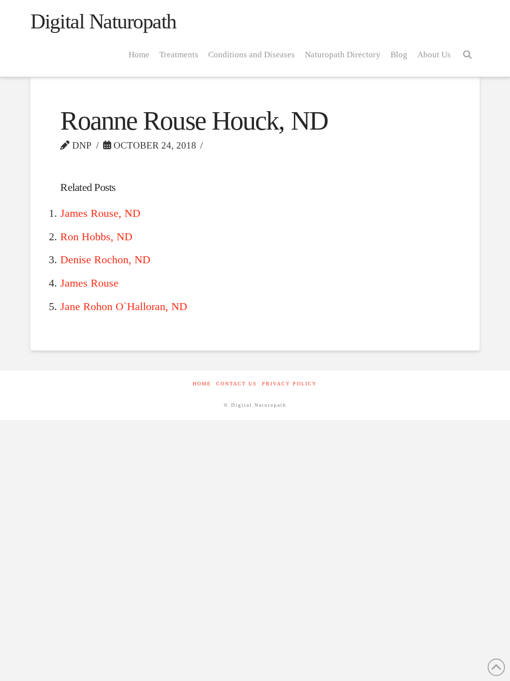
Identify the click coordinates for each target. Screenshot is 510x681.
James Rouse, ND (100, 213)
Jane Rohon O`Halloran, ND (123, 307)
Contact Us (236, 383)
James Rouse (89, 283)
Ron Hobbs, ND (96, 237)
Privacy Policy (289, 383)
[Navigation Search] (468, 54)
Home (202, 383)
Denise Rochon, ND (105, 260)
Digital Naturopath (103, 21)
